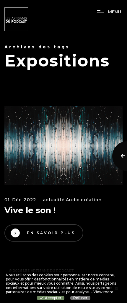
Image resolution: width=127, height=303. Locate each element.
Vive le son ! (30, 210)
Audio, (73, 199)
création (91, 199)
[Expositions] (63, 145)
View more (103, 292)
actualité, (54, 199)
